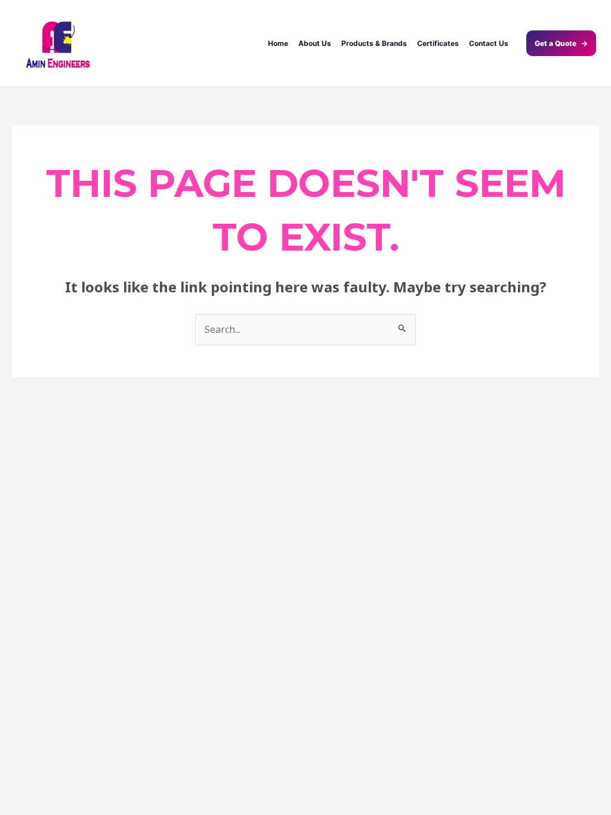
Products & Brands (374, 43)
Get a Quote (561, 43)
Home (278, 43)
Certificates (438, 43)
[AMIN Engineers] (58, 43)
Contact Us (488, 43)
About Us (314, 43)
